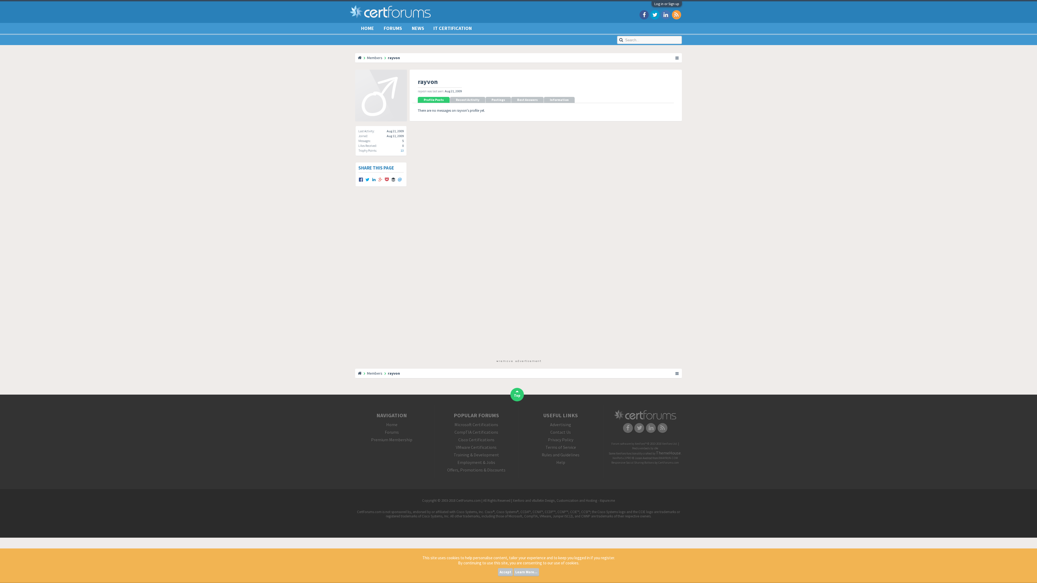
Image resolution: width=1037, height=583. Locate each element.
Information (559, 100)
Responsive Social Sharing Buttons (632, 463)
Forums (393, 28)
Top (517, 395)
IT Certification (452, 28)
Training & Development (476, 454)
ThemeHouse (668, 453)
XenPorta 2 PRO (622, 458)
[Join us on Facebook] (644, 14)
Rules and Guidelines (561, 454)
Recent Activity (467, 100)
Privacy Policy (560, 439)
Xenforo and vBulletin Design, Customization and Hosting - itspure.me (564, 500)
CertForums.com (668, 463)
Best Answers (527, 100)
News (418, 28)
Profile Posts (434, 100)
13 (402, 150)
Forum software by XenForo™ (644, 444)
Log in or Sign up (666, 4)
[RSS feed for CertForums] (676, 14)
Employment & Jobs (476, 462)
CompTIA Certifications (476, 432)
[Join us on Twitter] (654, 14)
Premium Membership (391, 439)
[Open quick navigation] (677, 58)
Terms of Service (561, 447)
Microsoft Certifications (476, 424)
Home (367, 28)
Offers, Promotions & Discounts (476, 470)
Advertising (560, 424)
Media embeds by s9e (645, 448)
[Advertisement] (518, 278)
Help (560, 462)
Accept (505, 572)
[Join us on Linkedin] (665, 14)
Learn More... (526, 572)
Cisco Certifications (476, 439)
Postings (498, 100)
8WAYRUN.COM (668, 458)
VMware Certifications (476, 447)
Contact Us (560, 432)
